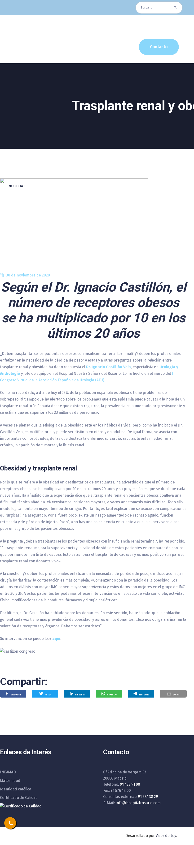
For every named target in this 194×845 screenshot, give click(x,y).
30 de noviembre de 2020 (28, 275)
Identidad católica (15, 789)
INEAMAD (8, 772)
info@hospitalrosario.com (138, 803)
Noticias (17, 186)
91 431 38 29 (148, 796)
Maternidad (10, 780)
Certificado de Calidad (19, 797)
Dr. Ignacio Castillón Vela (108, 367)
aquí (56, 638)
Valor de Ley (166, 835)
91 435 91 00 (130, 784)
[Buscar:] (159, 7)
